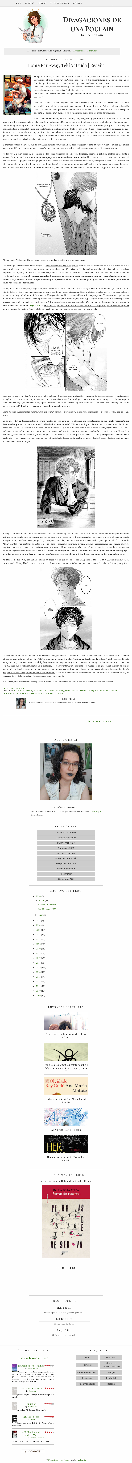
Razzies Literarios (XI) (48, 904)
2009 (38, 995)
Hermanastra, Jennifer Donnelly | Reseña (66, 1158)
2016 (38, 962)
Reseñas (42, 3)
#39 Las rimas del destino (64, 1323)
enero (41, 914)
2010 (38, 990)
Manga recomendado (66, 858)
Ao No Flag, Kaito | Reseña (66, 1129)
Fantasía (87, 1364)
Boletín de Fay (64, 1318)
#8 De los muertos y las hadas (64, 1335)
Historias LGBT (41, 691)
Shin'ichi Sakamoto (37, 1437)
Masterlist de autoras (66, 832)
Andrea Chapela (32, 1368)
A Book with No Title (31, 1388)
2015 (38, 967)
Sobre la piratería (66, 868)
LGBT (67, 691)
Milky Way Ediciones (107, 691)
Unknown (32, 1391)
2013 (38, 976)
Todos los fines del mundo (31, 1365)
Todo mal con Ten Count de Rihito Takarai (66, 1035)
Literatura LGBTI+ (79, 691)
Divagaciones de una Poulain (58, 1460)
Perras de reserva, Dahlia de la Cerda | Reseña (66, 1181)
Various (32, 1419)
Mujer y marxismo (66, 842)
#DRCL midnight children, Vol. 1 (31, 1433)
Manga (92, 691)
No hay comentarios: (14, 688)
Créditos (77, 3)
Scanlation (43, 693)
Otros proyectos (59, 3)
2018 (38, 953)
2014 (38, 972)
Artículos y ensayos (66, 837)
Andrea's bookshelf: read (33, 1358)
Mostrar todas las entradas (85, 50)
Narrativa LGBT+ (66, 848)
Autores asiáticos (66, 853)
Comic (87, 1357)
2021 (38, 939)
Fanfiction (31, 1403)
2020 (38, 943)
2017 (38, 957)
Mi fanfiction (66, 873)
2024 (38, 925)
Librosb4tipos (95, 811)
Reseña (33, 693)
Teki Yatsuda (56, 693)
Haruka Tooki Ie (24, 691)
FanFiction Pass (31, 1416)
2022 (38, 934)
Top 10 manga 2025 (47, 909)
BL (15, 691)
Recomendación (11, 693)
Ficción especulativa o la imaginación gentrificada (64, 1312)
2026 (38, 896)
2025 (38, 920)
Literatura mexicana (87, 1372)
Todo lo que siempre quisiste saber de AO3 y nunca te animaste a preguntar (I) (66, 1068)
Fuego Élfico (64, 1330)
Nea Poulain (81, 1460)
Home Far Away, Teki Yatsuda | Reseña (66, 65)
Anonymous (32, 1406)
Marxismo (87, 1378)
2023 (38, 929)
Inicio (18, 3)
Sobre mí (29, 3)
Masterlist (111, 1378)
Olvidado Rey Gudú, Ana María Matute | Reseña (66, 1100)
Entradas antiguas (98, 721)
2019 (38, 948)
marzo (41, 900)
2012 (38, 981)
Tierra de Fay (64, 1307)
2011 (38, 986)
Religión (24, 693)
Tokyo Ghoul (34, 305)
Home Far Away (56, 691)
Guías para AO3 (66, 879)
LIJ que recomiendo (66, 863)
